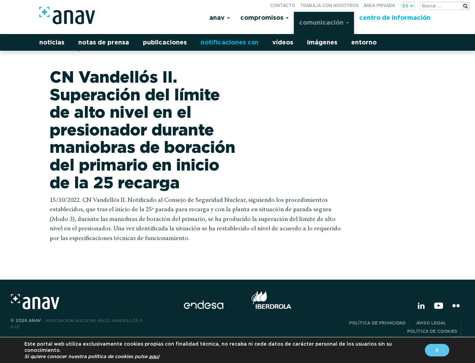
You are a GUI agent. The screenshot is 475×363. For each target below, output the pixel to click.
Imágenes (322, 42)
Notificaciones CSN (229, 42)
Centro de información (394, 17)
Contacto (282, 5)
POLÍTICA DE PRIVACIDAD (377, 323)
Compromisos (262, 17)
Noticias (51, 42)
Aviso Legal (436, 323)
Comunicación (322, 22)
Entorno (364, 42)
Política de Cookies (432, 331)
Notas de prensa (103, 42)
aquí (154, 356)
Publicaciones (165, 42)
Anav (217, 17)
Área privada (379, 5)
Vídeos (282, 42)
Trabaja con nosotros (329, 5)
